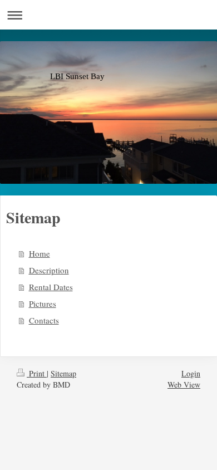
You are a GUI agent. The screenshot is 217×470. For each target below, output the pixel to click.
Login (190, 373)
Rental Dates (51, 286)
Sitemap (63, 373)
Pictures (42, 303)
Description (49, 270)
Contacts (44, 320)
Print (37, 373)
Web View (183, 384)
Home (39, 253)
